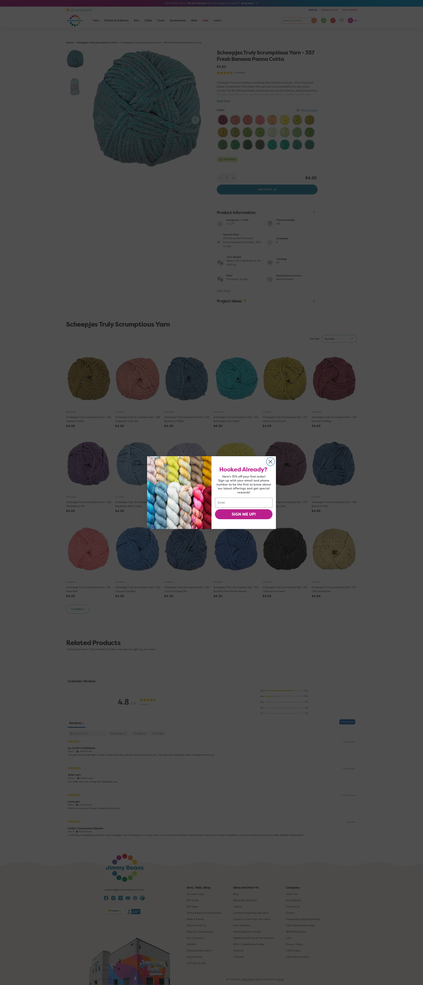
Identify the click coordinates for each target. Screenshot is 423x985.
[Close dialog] (270, 462)
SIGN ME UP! (244, 514)
